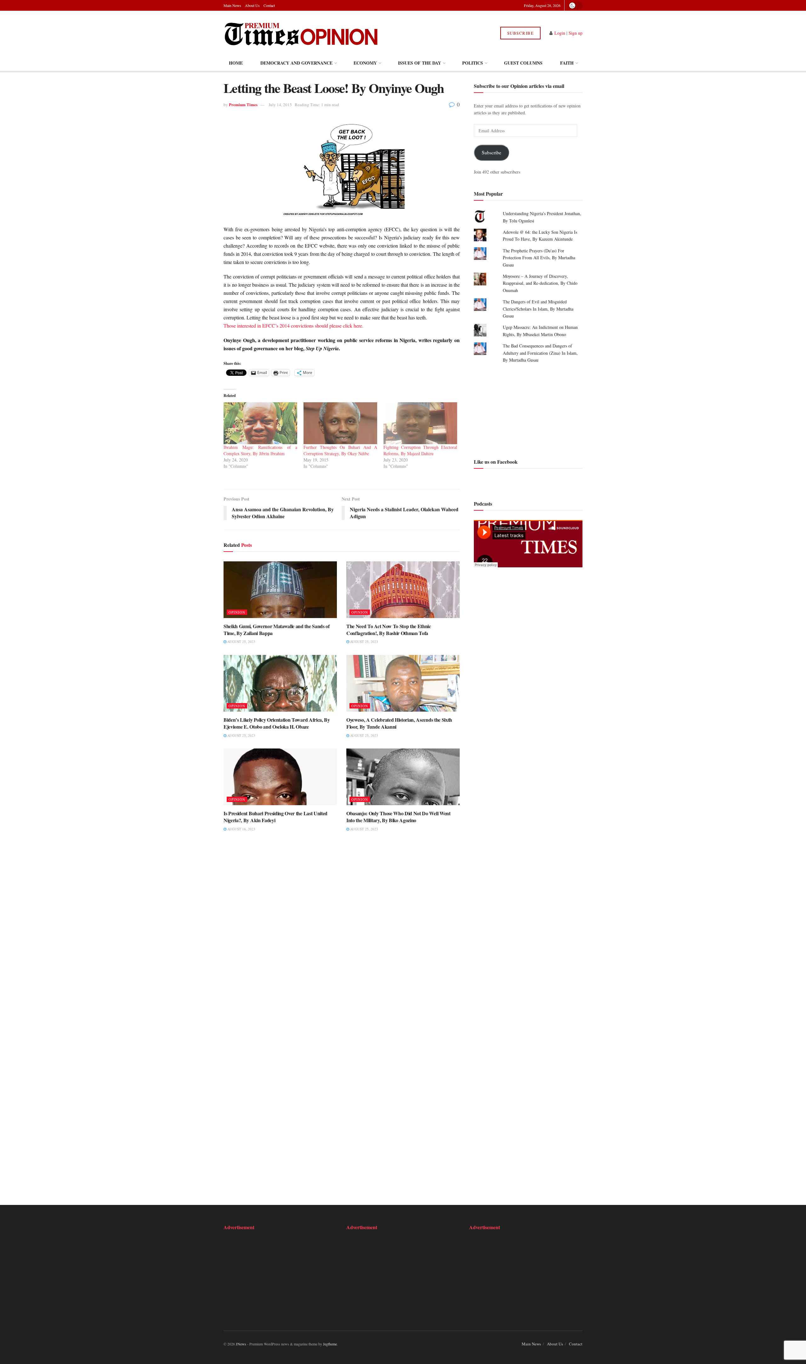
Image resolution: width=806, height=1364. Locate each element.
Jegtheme (330, 1343)
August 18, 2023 (240, 829)
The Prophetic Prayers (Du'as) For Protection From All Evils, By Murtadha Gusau (539, 258)
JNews (241, 1343)
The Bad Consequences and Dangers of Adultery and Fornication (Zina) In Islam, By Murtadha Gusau (540, 353)
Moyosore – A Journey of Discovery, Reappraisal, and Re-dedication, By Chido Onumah (540, 283)
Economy (365, 63)
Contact (269, 5)
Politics (472, 63)
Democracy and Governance (296, 63)
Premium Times (243, 104)
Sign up (575, 33)
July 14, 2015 (280, 104)
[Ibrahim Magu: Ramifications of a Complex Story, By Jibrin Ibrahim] (260, 423)
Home (236, 63)
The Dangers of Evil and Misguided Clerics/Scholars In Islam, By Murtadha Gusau (538, 309)
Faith (567, 63)
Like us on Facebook (496, 461)
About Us (252, 5)
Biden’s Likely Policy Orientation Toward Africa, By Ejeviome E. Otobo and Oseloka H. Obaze (277, 723)
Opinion (237, 612)
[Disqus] (342, 934)
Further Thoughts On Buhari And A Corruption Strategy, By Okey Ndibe (340, 450)
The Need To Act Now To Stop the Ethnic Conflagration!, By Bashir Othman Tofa (388, 629)
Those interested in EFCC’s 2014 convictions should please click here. (293, 325)
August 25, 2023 (240, 641)
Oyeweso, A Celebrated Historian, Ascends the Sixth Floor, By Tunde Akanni (399, 723)
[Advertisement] (528, 410)
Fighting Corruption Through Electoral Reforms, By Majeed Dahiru (420, 450)
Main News (232, 5)
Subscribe (520, 33)
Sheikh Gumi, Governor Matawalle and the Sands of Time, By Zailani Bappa (277, 629)
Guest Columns (523, 63)
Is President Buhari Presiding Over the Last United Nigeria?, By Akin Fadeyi (275, 817)
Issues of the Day (419, 63)
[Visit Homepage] (302, 33)
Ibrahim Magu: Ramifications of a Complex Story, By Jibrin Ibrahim (260, 450)
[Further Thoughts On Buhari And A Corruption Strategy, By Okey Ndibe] (340, 423)
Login (559, 33)
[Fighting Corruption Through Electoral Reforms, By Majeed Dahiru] (420, 423)
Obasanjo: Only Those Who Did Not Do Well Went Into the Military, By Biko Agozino (398, 817)
